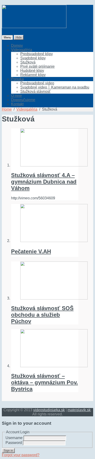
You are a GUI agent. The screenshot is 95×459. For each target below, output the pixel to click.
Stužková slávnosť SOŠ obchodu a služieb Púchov (42, 314)
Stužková (28, 62)
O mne (16, 96)
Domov (17, 46)
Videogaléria (21, 50)
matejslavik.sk (79, 410)
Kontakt (17, 104)
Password (14, 443)
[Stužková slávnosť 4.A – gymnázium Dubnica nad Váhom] (44, 147)
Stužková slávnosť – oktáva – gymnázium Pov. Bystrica (44, 382)
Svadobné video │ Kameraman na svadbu (54, 87)
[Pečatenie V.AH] (44, 223)
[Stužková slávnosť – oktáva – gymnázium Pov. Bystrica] (44, 348)
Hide (19, 37)
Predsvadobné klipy (36, 54)
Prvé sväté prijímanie (37, 66)
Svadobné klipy (33, 58)
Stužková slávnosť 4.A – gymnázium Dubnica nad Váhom (44, 181)
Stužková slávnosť (35, 91)
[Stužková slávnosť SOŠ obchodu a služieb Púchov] (44, 280)
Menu (7, 37)
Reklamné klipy (33, 75)
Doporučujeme (23, 100)
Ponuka (17, 79)
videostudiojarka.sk (49, 410)
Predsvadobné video (37, 83)
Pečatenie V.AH (31, 251)
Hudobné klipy (32, 71)
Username (14, 438)
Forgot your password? (20, 455)
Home (7, 109)
